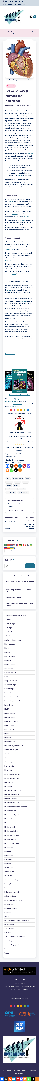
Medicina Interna (10, 823)
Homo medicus (10, 354)
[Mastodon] (28, 466)
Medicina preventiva (11, 835)
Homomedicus (14, 406)
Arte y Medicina (9, 636)
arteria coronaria (18, 478)
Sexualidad (8, 933)
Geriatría (7, 758)
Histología (8, 770)
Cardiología (8, 668)
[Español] (8, 548)
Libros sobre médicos (11, 794)
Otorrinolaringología (11, 880)
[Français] (17, 545)
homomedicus (17, 404)
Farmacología (9, 729)
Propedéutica (9, 904)
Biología (7, 652)
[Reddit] (16, 466)
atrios (27, 478)
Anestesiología (9, 624)
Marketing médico (10, 798)
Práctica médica (10, 896)
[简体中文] (8, 545)
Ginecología (8, 762)
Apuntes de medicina (11, 632)
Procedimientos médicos (13, 900)
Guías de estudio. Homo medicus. (19, 395)
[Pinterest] (24, 466)
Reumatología (9, 925)
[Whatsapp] (12, 470)
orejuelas (22, 489)
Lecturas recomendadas (13, 790)
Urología (7, 953)
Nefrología (8, 851)
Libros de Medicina (19, 983)
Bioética (7, 648)
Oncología (8, 876)
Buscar (8, 559)
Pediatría (7, 888)
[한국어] (28, 545)
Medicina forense (10, 819)
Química (7, 916)
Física (6, 733)
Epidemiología (9, 717)
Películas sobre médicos (12, 892)
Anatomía (11, 86)
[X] (12, 466)
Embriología (8, 705)
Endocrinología (9, 713)
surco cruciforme (23, 492)
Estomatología (9, 725)
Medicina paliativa (11, 831)
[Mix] (7, 470)
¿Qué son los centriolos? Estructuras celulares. (19, 604)
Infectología (8, 782)
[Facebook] (7, 466)
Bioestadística (9, 644)
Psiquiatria (8, 912)
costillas (25, 482)
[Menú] (5, 28)
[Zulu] (14, 548)
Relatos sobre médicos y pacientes (16, 920)
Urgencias (7, 949)
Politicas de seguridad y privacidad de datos (20, 986)
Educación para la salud (12, 701)
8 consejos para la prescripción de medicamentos (17, 591)
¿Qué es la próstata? (12, 598)
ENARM (9, 485)
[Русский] (5, 548)
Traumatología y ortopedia (14, 945)
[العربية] (5, 545)
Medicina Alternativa (11, 803)
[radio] (15, 444)
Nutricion (7, 864)
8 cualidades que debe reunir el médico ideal (19, 583)
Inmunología (8, 786)
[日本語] (25, 545)
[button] (15, 510)
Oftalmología (9, 872)
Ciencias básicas (10, 672)
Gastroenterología (11, 750)
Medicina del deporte (12, 815)
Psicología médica (10, 908)
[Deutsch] (20, 545)
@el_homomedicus (21, 399)
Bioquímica (8, 660)
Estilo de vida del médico (13, 721)
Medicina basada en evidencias (15, 807)
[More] (20, 470)
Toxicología (8, 941)
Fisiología (7, 737)
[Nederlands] (11, 545)
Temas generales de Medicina (14, 937)
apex (8, 478)
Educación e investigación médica (16, 697)
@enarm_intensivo (11, 401)
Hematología (9, 766)
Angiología (8, 628)
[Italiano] (22, 545)
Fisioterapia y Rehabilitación (14, 746)
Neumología (8, 855)
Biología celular (9, 656)
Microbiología (9, 847)
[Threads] (16, 470)
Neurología (8, 859)
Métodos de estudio (11, 843)
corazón (16, 111)
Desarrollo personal (11, 693)
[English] (14, 545)
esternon (16, 485)
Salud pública (9, 929)
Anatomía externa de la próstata (17, 576)
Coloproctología (10, 685)
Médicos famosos (10, 839)
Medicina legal (9, 827)
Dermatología (9, 689)
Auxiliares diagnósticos (12, 640)
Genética (7, 754)
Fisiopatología (9, 742)
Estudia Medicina (11, 489)
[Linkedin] (20, 466)
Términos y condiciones (19, 989)
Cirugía (6, 677)
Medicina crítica (10, 811)
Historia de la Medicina (12, 774)
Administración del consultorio (15, 616)
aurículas (9, 482)
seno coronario (11, 492)
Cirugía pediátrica (10, 681)
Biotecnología (9, 664)
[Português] (31, 545)
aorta (9, 290)
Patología (8, 884)
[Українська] (11, 548)
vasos (14, 274)
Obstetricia (8, 868)
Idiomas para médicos (12, 778)
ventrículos (9, 249)
